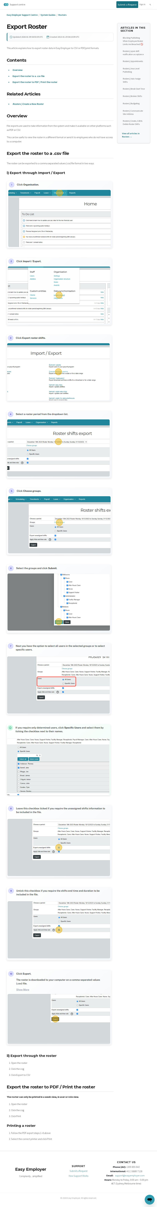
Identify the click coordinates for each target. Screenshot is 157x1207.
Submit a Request (78, 1170)
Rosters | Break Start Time (134, 88)
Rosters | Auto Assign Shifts (132, 80)
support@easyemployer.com (130, 1175)
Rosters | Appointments (133, 61)
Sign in (142, 4)
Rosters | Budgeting (131, 103)
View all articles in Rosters (131, 135)
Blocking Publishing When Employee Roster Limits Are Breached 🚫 (133, 41)
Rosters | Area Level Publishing (131, 70)
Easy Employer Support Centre (22, 14)
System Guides (48, 14)
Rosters (62, 14)
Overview (18, 69)
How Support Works (78, 1175)
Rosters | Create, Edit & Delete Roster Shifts (132, 122)
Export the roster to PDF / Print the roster (35, 82)
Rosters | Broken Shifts (132, 96)
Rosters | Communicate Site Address (133, 112)
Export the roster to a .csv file (28, 76)
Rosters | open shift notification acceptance (133, 53)
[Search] (150, 4)
